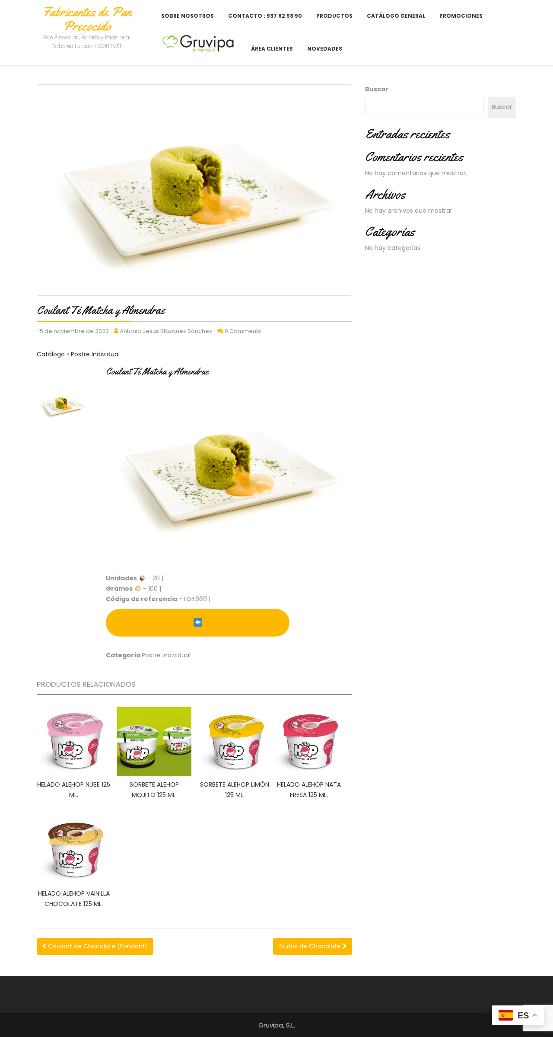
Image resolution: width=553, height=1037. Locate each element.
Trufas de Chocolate (310, 946)
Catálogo (52, 354)
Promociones (461, 15)
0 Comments (243, 331)
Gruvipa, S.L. (276, 1025)
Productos (334, 15)
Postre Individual (95, 354)
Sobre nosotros (187, 15)
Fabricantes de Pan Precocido (86, 18)
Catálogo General (396, 15)
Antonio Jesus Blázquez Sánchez (166, 331)
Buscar (376, 89)
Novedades (324, 48)
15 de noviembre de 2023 (73, 331)
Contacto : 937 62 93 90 (265, 15)
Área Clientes (272, 48)
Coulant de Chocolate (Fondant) (97, 946)
